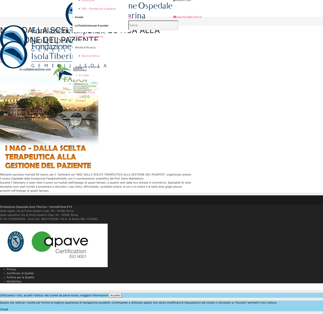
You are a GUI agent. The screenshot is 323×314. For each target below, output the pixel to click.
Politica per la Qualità (20, 277)
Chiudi (4, 309)
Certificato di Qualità (20, 273)
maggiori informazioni (94, 295)
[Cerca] (129, 16)
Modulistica (14, 281)
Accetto (115, 295)
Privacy (11, 269)
